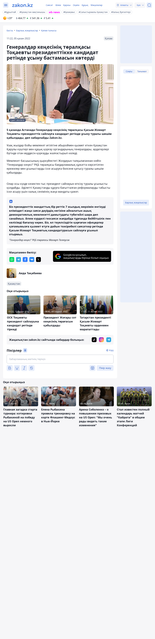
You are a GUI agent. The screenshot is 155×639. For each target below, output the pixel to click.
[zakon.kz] (22, 5)
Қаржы (67, 5)
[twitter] (38, 259)
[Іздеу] (149, 5)
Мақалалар (96, 5)
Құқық (85, 5)
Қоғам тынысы (48, 30)
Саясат (49, 5)
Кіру (111, 350)
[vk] (32, 259)
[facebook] (25, 259)
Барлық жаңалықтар (27, 30)
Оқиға (76, 5)
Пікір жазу (105, 368)
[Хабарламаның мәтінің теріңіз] (60, 359)
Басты (10, 30)
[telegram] (18, 259)
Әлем (58, 5)
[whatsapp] (12, 259)
